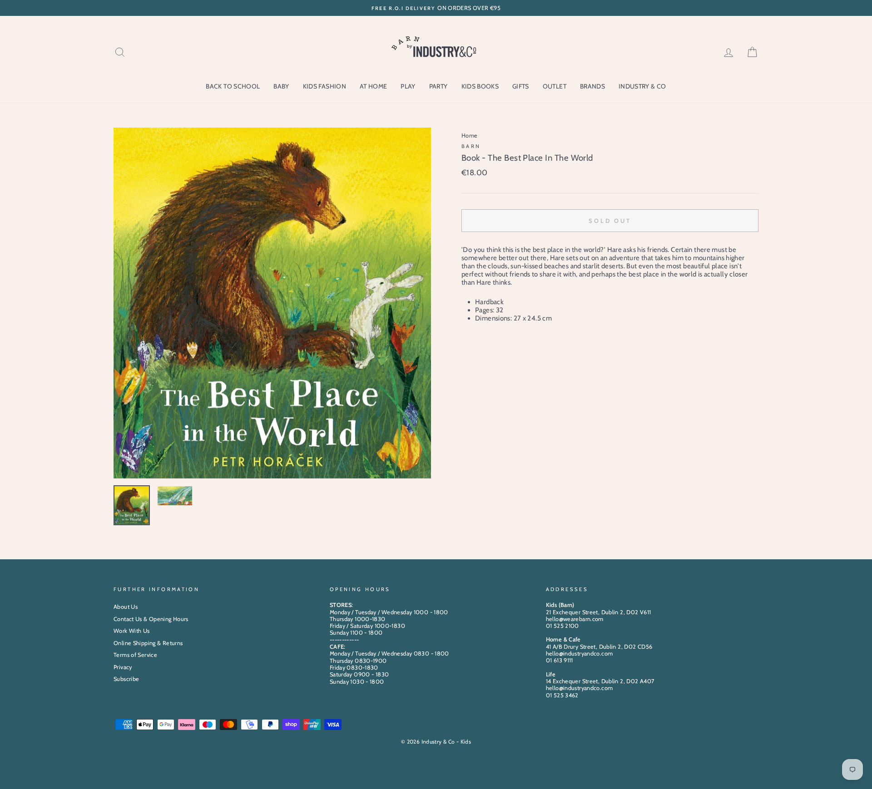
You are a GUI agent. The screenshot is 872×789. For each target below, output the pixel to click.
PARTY (438, 86)
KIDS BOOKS (480, 86)
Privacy (123, 667)
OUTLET (554, 86)
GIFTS (520, 86)
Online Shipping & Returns (148, 643)
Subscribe (126, 679)
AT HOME (373, 86)
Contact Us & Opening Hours (151, 619)
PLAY (408, 86)
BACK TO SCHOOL (233, 86)
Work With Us (132, 630)
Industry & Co (642, 86)
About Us (126, 606)
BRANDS (592, 86)
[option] (436, 8)
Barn (471, 146)
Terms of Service (135, 654)
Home (469, 135)
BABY (281, 86)
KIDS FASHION (324, 86)
